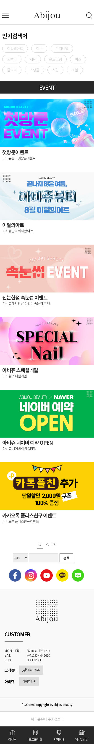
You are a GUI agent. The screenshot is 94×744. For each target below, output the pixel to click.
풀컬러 (12, 59)
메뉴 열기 (7, 15)
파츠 (78, 59)
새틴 (33, 59)
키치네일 (61, 48)
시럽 (55, 70)
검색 (66, 558)
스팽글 (34, 70)
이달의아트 (15, 48)
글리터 (12, 70)
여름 (39, 48)
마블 (75, 70)
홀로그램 (55, 59)
